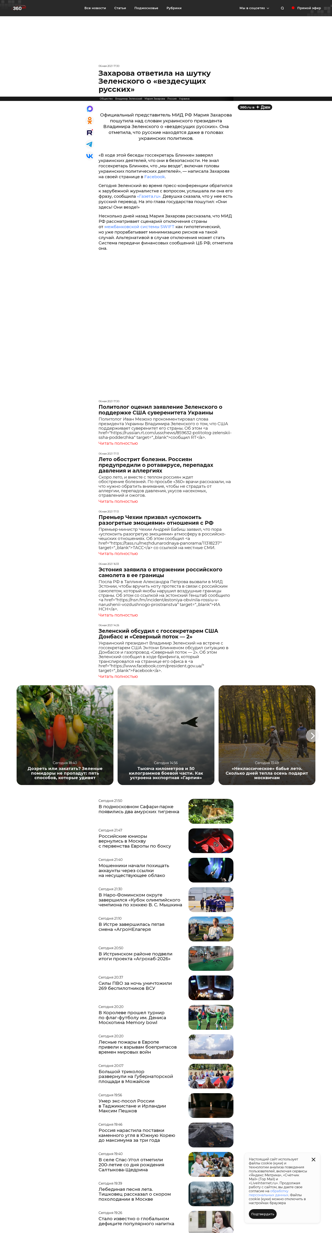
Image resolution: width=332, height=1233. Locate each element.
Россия (172, 98)
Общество (106, 98)
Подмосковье (146, 8)
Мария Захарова (155, 98)
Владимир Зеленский (128, 98)
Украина (184, 98)
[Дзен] (255, 107)
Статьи (120, 8)
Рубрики (174, 8)
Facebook (154, 176)
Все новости (95, 8)
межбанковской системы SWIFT (140, 226)
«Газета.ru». (150, 196)
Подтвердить (262, 1214)
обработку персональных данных (268, 1193)
